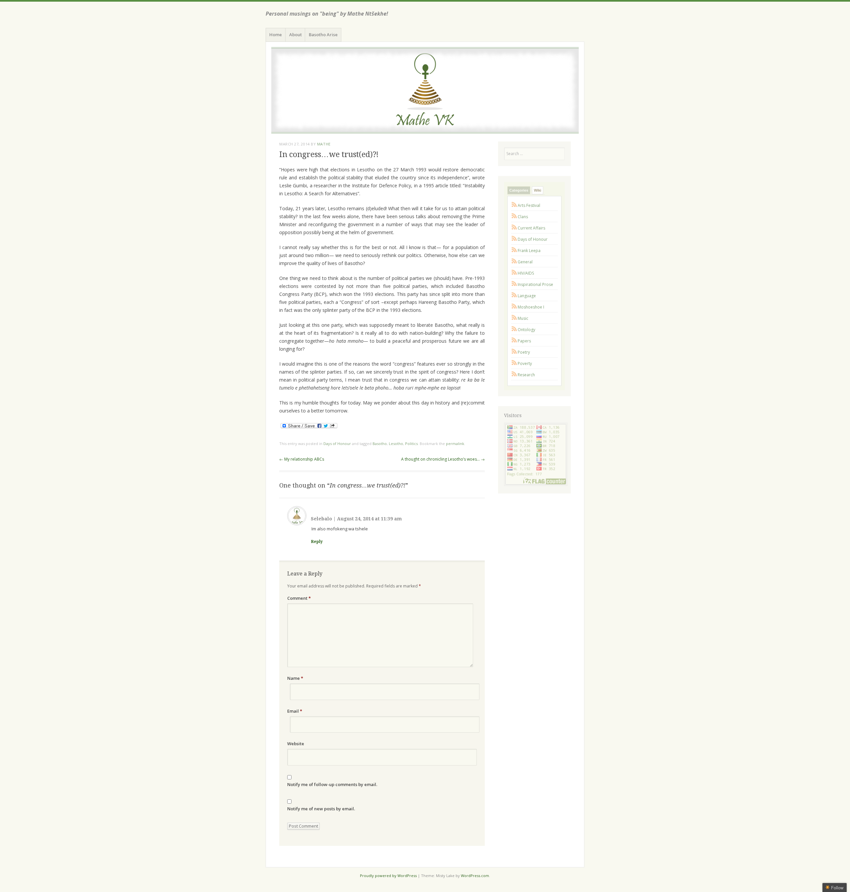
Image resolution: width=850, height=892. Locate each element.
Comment (299, 598)
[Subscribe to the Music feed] (514, 318)
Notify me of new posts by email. (321, 809)
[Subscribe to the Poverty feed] (514, 363)
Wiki (537, 190)
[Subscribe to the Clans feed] (514, 217)
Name (295, 678)
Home (275, 35)
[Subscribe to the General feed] (514, 262)
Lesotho (396, 443)
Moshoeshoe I (531, 307)
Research (526, 375)
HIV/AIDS (526, 273)
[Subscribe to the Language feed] (514, 296)
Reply (317, 541)
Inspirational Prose (535, 284)
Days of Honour (337, 443)
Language (527, 296)
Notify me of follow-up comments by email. (332, 784)
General (525, 262)
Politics (411, 443)
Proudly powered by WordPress (388, 875)
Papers (524, 341)
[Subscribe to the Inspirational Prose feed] (514, 284)
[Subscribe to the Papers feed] (514, 341)
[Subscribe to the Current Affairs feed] (514, 228)
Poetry (524, 352)
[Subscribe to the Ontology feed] (514, 329)
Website (295, 744)
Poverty (525, 363)
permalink (455, 443)
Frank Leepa (529, 250)
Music (523, 318)
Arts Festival (529, 205)
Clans (523, 217)
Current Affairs (531, 228)
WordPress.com (475, 875)
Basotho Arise (323, 35)
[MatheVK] (425, 90)
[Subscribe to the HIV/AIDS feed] (514, 273)
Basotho (380, 443)
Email (294, 711)
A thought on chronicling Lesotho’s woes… (443, 459)
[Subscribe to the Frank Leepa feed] (514, 250)
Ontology (526, 329)
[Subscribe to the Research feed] (514, 375)
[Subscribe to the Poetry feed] (514, 352)
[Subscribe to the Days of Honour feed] (514, 239)
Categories (518, 190)
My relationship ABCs (301, 459)
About (295, 35)
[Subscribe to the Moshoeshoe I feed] (514, 307)
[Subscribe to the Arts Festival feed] (514, 205)
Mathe (324, 143)
